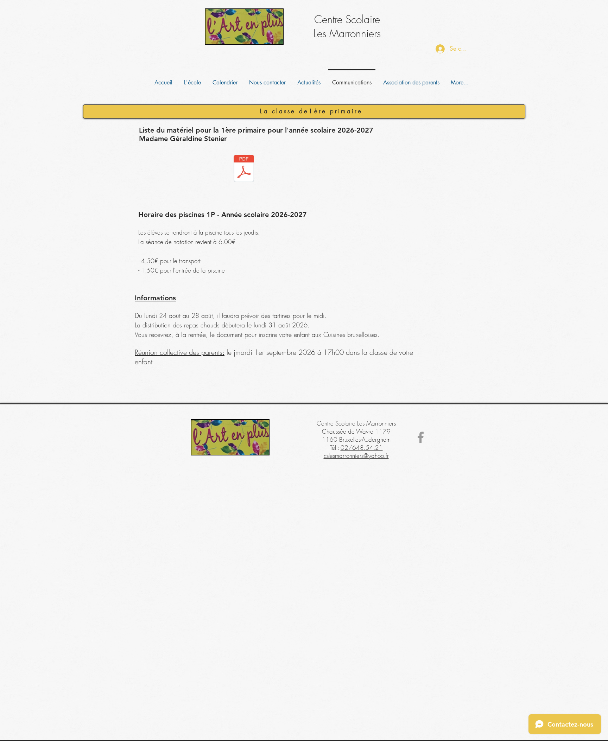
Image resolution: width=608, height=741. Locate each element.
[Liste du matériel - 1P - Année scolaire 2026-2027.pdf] (244, 169)
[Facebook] (420, 437)
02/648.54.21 (362, 447)
